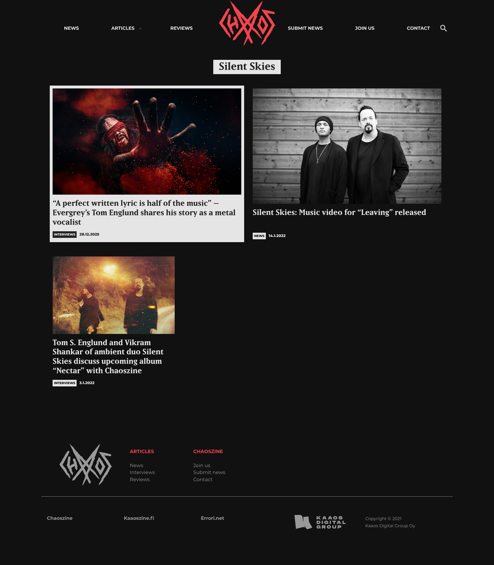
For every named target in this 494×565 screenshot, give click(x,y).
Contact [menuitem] (418, 28)
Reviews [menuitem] (181, 28)
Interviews (142, 472)
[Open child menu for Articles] (140, 28)
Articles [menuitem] (122, 28)
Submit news (209, 472)
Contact (203, 480)
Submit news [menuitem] (305, 28)
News (136, 466)
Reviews (140, 480)
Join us (201, 466)
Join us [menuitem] (365, 28)
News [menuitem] (71, 28)
